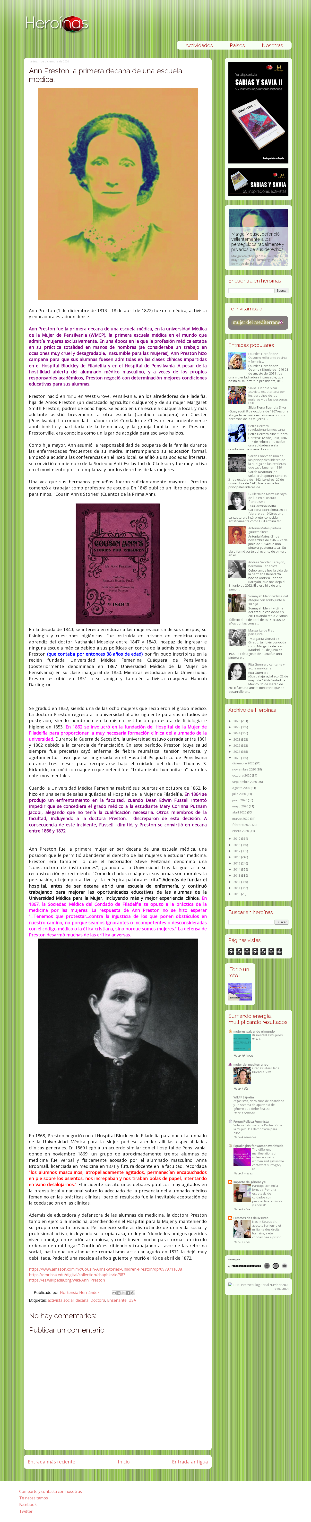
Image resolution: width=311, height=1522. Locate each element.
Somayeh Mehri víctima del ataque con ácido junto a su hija (268, 600)
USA (132, 1300)
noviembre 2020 (244, 769)
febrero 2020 (242, 824)
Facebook (28, 1504)
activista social (61, 1300)
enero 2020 (241, 831)
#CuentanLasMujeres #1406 (267, 1037)
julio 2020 (239, 794)
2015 (237, 863)
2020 (237, 758)
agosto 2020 (241, 788)
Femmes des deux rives (250, 1218)
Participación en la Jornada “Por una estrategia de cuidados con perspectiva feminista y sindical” (267, 1195)
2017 (237, 851)
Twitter (26, 1511)
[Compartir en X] (123, 1293)
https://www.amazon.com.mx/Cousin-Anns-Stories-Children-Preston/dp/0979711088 (105, 1269)
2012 (237, 882)
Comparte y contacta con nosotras (50, 1491)
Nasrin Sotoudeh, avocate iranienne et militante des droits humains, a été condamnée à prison (266, 1229)
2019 (237, 838)
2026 (237, 721)
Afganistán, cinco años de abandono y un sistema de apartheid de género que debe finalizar (258, 1105)
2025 (237, 727)
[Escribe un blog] (118, 1293)
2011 (237, 888)
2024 (237, 733)
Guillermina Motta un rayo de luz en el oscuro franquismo (267, 498)
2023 (237, 739)
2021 (237, 751)
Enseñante (117, 1300)
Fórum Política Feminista (251, 1121)
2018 (237, 845)
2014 (237, 869)
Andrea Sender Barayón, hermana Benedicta (266, 564)
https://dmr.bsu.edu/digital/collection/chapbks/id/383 (77, 1274)
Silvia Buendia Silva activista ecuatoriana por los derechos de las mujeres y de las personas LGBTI (268, 395)
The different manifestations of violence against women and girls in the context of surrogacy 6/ (268, 1159)
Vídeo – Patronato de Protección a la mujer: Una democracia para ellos (257, 1129)
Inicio (124, 1461)
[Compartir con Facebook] (128, 1293)
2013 (237, 875)
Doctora (97, 1300)
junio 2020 (240, 800)
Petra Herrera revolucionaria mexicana (266, 428)
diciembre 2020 (243, 763)
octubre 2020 (242, 775)
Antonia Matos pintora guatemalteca (264, 530)
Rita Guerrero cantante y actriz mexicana (266, 666)
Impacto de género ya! (249, 1182)
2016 (237, 857)
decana (82, 1300)
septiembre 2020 (245, 781)
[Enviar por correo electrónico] (114, 1293)
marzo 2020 (241, 818)
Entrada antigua (190, 1461)
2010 (237, 894)
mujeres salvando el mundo (254, 1031)
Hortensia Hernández (80, 1292)
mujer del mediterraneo (250, 1064)
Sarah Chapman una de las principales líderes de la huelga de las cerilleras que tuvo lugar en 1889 (267, 462)
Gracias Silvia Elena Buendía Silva (265, 1070)
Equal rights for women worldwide (258, 1146)
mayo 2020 (240, 806)
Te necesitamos (33, 1498)
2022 (237, 745)
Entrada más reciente (51, 1461)
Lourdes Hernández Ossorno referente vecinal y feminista (267, 357)
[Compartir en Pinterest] (132, 1293)
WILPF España (243, 1097)
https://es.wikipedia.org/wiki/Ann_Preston (67, 1280)
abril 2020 (239, 812)
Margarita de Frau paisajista (261, 632)
